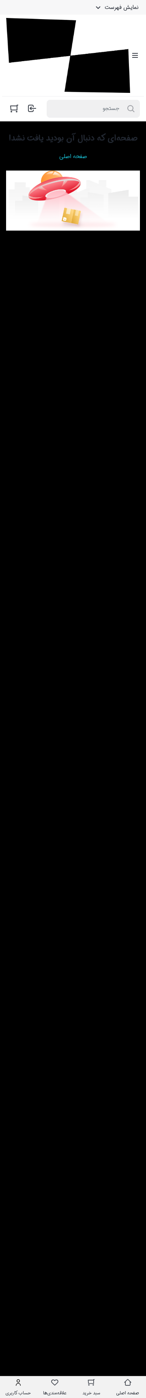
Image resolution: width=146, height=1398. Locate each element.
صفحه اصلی (73, 156)
